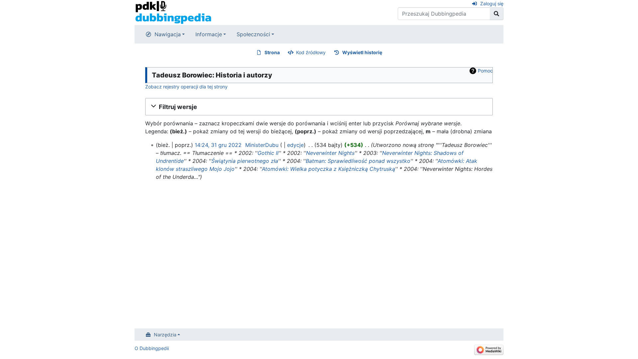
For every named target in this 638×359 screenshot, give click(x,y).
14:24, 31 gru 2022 (218, 145)
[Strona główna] (173, 12)
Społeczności (253, 34)
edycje (295, 145)
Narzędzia (165, 334)
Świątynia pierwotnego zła (244, 161)
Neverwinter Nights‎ (330, 153)
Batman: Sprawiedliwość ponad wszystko (358, 161)
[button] (319, 107)
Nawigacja (168, 34)
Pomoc (485, 70)
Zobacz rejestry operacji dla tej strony (186, 86)
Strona (272, 52)
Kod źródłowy (311, 52)
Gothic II (268, 153)
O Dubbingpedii (152, 348)
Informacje (208, 34)
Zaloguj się (491, 3)
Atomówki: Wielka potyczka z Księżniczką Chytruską (328, 169)
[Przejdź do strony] (496, 13)
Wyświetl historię (362, 52)
